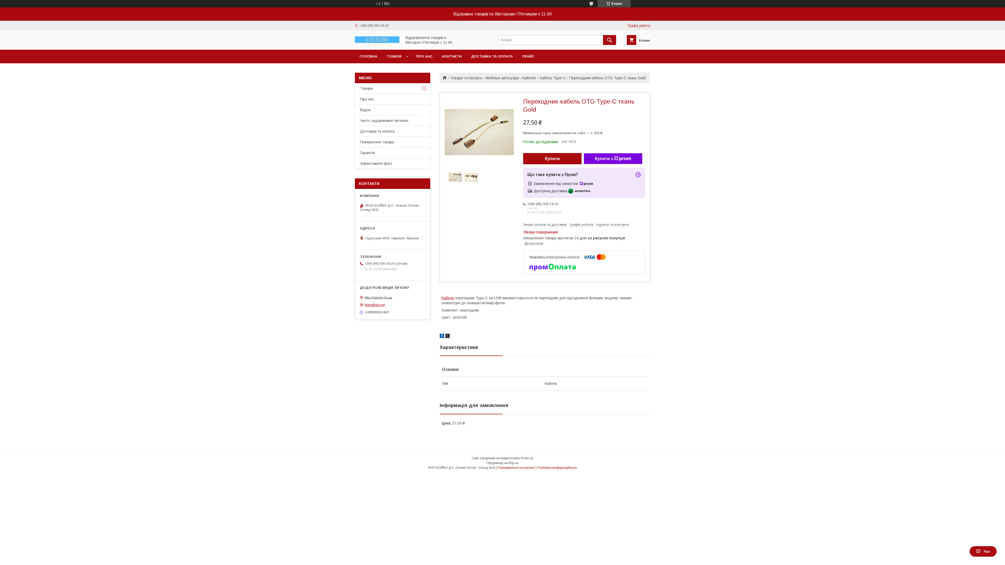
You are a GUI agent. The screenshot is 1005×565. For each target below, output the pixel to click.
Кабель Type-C (553, 78)
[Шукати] (609, 40)
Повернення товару (377, 142)
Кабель (448, 298)
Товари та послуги (466, 78)
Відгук (365, 110)
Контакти (452, 56)
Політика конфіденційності (557, 468)
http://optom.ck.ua (378, 297)
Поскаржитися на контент (516, 468)
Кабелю (529, 78)
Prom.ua (527, 458)
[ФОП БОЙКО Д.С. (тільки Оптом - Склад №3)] (377, 41)
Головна (368, 56)
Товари (394, 56)
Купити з (604, 158)
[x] (447, 337)
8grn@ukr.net (375, 305)
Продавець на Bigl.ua (502, 463)
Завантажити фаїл (376, 163)
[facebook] (442, 337)
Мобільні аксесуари (502, 78)
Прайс (528, 56)
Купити (552, 158)
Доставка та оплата (492, 56)
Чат (987, 551)
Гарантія (367, 153)
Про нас (424, 56)
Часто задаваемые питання (384, 120)
